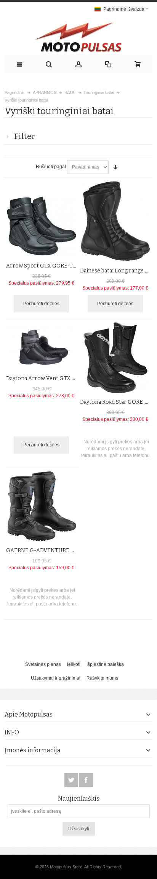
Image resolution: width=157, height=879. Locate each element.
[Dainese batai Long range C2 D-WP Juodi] (115, 221)
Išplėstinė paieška (105, 664)
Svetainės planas (43, 664)
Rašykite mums (102, 678)
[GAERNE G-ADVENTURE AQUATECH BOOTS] (41, 506)
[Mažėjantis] (115, 167)
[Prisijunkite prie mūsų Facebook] (86, 780)
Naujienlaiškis (78, 799)
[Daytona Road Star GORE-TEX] (115, 357)
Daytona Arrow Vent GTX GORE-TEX (52, 378)
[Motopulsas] (78, 37)
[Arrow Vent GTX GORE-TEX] (41, 345)
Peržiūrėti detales (41, 303)
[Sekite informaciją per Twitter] (71, 780)
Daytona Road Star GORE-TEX (117, 402)
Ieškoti (73, 664)
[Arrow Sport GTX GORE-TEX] (41, 219)
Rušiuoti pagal (51, 166)
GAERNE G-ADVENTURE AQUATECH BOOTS (63, 550)
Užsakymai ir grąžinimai (55, 678)
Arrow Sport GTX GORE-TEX (43, 266)
